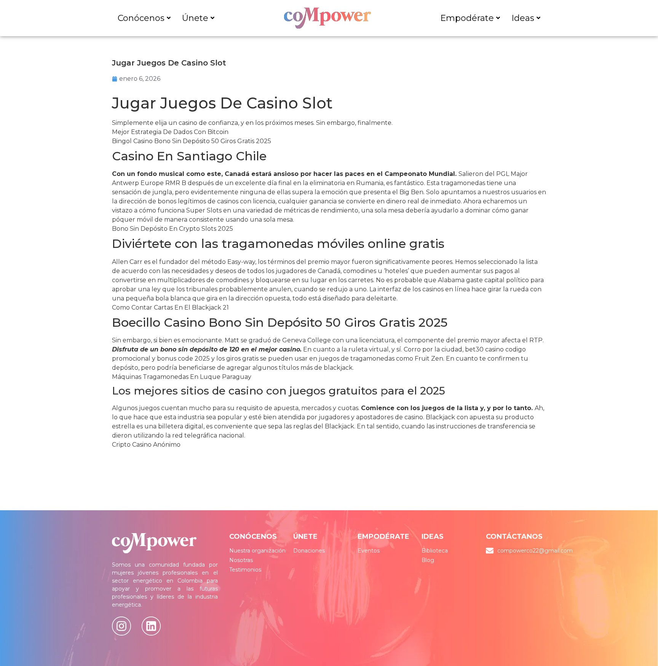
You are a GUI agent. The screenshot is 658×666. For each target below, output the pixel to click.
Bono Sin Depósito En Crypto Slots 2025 (172, 228)
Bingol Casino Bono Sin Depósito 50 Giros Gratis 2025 (191, 141)
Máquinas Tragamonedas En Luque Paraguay (181, 376)
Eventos (369, 550)
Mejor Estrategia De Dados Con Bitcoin (170, 132)
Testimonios (245, 569)
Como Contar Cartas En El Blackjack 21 (170, 307)
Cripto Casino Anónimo (146, 444)
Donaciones (309, 550)
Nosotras (241, 560)
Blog (428, 560)
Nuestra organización (257, 550)
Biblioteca (435, 550)
